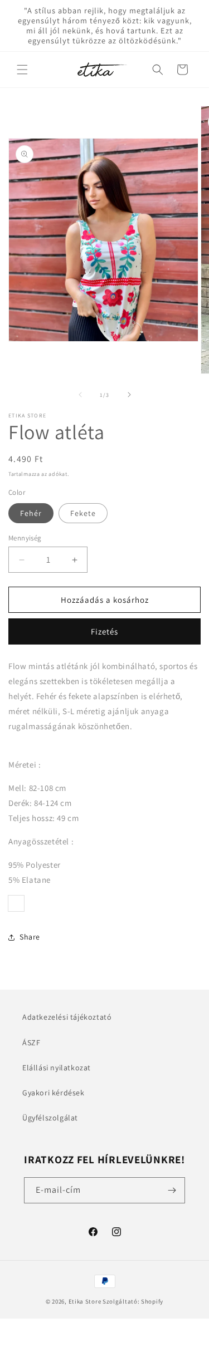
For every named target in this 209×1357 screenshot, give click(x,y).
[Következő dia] (129, 394)
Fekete (83, 513)
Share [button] (30, 937)
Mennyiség (25, 538)
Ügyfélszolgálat (50, 1118)
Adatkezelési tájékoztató (66, 1017)
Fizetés (104, 631)
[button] (22, 69)
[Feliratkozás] (172, 1190)
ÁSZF (31, 1043)
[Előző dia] (80, 394)
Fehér (31, 513)
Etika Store (85, 1301)
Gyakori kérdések (53, 1093)
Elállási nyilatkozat (56, 1068)
